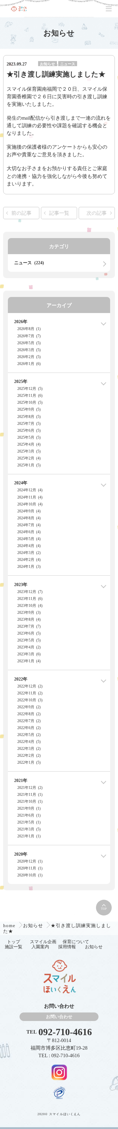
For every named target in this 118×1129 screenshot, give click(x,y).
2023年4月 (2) (29, 647)
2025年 (20, 381)
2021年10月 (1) (29, 801)
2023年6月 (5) (29, 633)
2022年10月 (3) (29, 700)
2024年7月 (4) (29, 525)
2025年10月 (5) (29, 402)
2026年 (20, 321)
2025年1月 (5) (29, 465)
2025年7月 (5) (29, 423)
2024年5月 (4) (29, 539)
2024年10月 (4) (29, 504)
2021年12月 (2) (29, 787)
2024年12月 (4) (29, 490)
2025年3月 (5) (29, 451)
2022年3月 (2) (29, 748)
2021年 (20, 780)
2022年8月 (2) (29, 714)
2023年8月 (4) (29, 619)
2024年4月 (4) (29, 546)
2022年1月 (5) (29, 762)
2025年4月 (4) (29, 444)
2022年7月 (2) (29, 721)
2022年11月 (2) (29, 693)
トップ (13, 941)
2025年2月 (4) (29, 458)
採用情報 (67, 946)
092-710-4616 (65, 1032)
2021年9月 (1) (29, 808)
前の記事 (21, 213)
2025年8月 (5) (29, 416)
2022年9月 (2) (29, 707)
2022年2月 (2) (29, 755)
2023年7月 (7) (29, 626)
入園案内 (40, 946)
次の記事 (97, 213)
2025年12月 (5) (29, 388)
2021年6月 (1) (29, 815)
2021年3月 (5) (29, 829)
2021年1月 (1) (29, 836)
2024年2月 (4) (29, 559)
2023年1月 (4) (29, 661)
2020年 (20, 854)
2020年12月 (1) (29, 861)
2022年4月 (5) (29, 741)
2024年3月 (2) (29, 552)
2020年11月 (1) (29, 868)
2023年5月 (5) (29, 640)
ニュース (67, 63)
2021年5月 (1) (29, 822)
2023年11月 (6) (29, 598)
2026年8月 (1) (29, 329)
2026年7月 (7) (29, 336)
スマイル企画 (43, 941)
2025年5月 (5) (29, 437)
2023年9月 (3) (29, 612)
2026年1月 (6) (29, 364)
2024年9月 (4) (29, 511)
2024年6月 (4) (29, 532)
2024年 (20, 483)
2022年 (20, 679)
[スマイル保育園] (18, 9)
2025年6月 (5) (29, 430)
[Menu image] (59, 1072)
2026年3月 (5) (29, 350)
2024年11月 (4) (29, 497)
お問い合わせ (59, 1016)
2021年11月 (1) (29, 794)
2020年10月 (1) (29, 875)
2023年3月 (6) (29, 654)
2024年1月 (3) (29, 566)
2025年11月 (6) (29, 395)
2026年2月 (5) (29, 357)
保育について (76, 941)
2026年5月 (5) (29, 343)
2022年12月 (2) (29, 686)
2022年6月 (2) (29, 728)
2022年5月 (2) (29, 735)
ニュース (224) (29, 262)
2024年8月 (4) (29, 518)
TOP (104, 908)
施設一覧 (13, 946)
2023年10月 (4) (29, 605)
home (10, 925)
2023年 (20, 584)
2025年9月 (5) (29, 409)
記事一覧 (59, 213)
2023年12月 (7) (29, 592)
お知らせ (47, 63)
